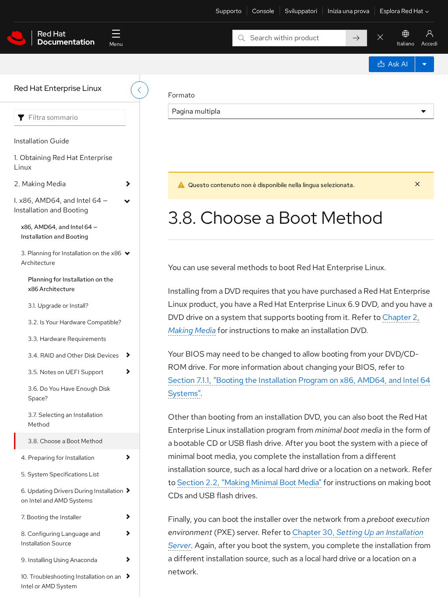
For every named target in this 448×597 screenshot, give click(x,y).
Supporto (229, 11)
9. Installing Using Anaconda (59, 560)
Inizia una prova (348, 11)
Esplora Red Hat (401, 11)
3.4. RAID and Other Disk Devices (73, 355)
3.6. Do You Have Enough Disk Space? (69, 393)
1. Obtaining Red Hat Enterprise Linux (63, 162)
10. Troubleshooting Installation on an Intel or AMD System (71, 581)
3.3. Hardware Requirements (67, 339)
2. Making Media (40, 183)
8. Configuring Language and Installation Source (60, 538)
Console (263, 11)
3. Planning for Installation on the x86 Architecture (71, 258)
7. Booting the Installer (51, 517)
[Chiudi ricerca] (380, 37)
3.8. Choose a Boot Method (65, 441)
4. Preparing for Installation (57, 458)
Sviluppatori (301, 11)
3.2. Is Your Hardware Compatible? (74, 322)
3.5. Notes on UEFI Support (65, 372)
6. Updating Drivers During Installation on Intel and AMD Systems (72, 495)
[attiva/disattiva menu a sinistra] (139, 90)
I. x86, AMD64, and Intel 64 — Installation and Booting (61, 205)
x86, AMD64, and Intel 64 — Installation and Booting (59, 231)
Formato (181, 95)
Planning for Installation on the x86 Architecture (70, 284)
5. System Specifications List (60, 474)
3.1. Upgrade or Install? (58, 305)
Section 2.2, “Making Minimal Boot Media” (249, 482)
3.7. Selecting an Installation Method (65, 419)
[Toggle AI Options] (424, 64)
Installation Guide (41, 141)
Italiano (405, 43)
